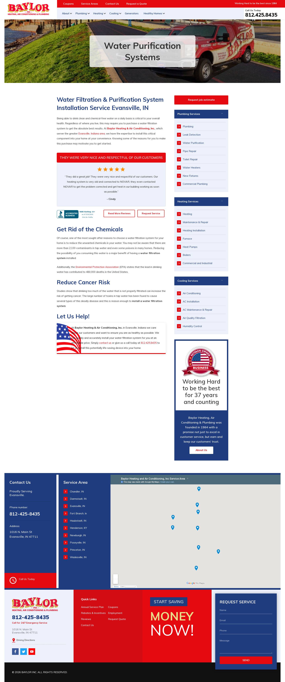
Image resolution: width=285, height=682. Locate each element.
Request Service (151, 213)
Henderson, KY (78, 527)
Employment (115, 613)
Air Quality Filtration (194, 318)
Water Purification (193, 142)
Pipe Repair (189, 151)
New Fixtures (190, 175)
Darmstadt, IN (78, 498)
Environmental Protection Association (97, 267)
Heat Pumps (190, 246)
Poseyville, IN (77, 542)
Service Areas (89, 3)
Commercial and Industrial (197, 263)
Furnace (187, 238)
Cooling (114, 13)
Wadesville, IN (78, 557)
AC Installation (191, 301)
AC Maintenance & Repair (197, 309)
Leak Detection (192, 134)
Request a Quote (136, 3)
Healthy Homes (153, 13)
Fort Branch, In (78, 513)
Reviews (86, 619)
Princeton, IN (77, 549)
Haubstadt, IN (78, 520)
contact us (105, 342)
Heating (98, 13)
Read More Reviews (119, 213)
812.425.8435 (261, 15)
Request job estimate (201, 99)
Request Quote (117, 619)
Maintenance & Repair (195, 222)
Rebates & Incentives (93, 613)
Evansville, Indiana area (91, 133)
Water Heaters (191, 167)
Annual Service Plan (92, 607)
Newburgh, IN (78, 535)
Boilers (187, 255)
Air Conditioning (192, 293)
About (65, 13)
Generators (132, 13)
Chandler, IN (77, 491)
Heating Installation (194, 230)
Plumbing (81, 13)
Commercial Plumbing (195, 183)
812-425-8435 (25, 514)
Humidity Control (192, 326)
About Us (201, 450)
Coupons (68, 3)
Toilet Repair (190, 159)
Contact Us (112, 3)
